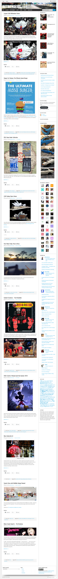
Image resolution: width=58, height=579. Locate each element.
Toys (12, 72)
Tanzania (9, 293)
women (48, 406)
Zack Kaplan (51, 406)
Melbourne (25, 518)
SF (44, 398)
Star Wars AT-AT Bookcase (46, 369)
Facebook (55, 1)
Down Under (32, 190)
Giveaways (23, 572)
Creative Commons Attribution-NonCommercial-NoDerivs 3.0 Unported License (46, 572)
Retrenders (29, 6)
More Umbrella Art (8, 436)
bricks (24, 72)
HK (43, 388)
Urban (49, 405)
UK (46, 405)
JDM (46, 391)
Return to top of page (6, 577)
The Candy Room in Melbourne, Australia (14, 507)
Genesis (33, 430)
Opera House (28, 238)
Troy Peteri (43, 405)
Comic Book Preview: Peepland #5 (47, 357)
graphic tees (51, 387)
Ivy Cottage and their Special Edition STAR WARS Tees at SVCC (50, 259)
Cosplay (42, 386)
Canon (5, 293)
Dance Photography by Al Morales (47, 264)
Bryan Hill (48, 383)
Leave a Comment (18, 15)
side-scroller (20, 431)
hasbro (41, 388)
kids (54, 391)
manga (43, 394)
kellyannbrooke (11, 15)
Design (11, 238)
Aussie (27, 190)
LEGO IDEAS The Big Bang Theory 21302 (47, 83)
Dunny (41, 387)
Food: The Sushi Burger (45, 371)
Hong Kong (48, 388)
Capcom (51, 383)
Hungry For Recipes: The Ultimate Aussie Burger (16, 78)
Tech (12, 370)
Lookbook (48, 393)
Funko (47, 387)
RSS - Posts (43, 114)
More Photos (42, 179)
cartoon (41, 384)
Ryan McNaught (33, 238)
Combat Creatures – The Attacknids (13, 298)
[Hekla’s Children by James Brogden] (43, 46)
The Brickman (9, 239)
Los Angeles (52, 393)
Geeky (17, 10)
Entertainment (12, 10)
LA (40, 393)
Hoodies (51, 388)
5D (23, 292)
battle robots (25, 370)
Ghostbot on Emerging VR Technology (48, 269)
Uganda (12, 293)
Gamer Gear (29, 430)
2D (21, 430)
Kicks (48, 391)
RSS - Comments (43, 115)
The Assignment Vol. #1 (51, 24)
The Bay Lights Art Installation (46, 347)
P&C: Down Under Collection (11, 137)
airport (21, 190)
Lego (25, 238)
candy (23, 518)
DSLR (7, 293)
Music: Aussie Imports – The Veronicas (13, 524)
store (32, 518)
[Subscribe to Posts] (40, 114)
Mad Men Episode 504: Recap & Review (47, 75)
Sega (17, 431)
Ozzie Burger (12, 133)
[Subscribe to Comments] (40, 115)
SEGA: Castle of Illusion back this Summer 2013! (16, 376)
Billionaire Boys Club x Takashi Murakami (48, 312)
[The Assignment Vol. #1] (43, 27)
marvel (47, 394)
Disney (27, 430)
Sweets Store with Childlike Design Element (14, 483)
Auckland (24, 190)
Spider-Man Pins (44, 310)
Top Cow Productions (44, 403)
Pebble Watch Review (45, 294)
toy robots (16, 371)
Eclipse (43, 387)
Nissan (44, 397)
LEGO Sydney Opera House (10, 196)
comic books (50, 384)
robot (7, 371)
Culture (6, 10)
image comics (48, 390)
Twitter (53, 1)
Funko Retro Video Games (45, 88)
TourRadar (16, 117)
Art (3, 10)
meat (9, 133)
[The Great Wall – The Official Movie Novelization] (43, 17)
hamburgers (6, 133)
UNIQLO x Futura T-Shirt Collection (47, 362)
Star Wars (43, 399)
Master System (6, 431)
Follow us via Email (43, 100)
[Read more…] (6, 61)
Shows (24, 10)
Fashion (10, 190)
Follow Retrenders (44, 107)
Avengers (50, 382)
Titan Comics (47, 401)
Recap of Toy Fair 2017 (49, 366)
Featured (13, 190)
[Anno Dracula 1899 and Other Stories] (43, 65)
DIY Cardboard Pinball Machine (46, 90)
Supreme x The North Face (50, 308)
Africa (25, 292)
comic (46, 384)
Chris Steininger (28, 72)
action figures (50, 381)
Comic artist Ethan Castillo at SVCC (47, 262)
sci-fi (43, 398)
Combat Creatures (29, 370)
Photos (14, 292)
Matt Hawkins (46, 395)
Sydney (5, 239)
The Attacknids (12, 371)
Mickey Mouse (11, 431)
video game (52, 405)
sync (9, 371)
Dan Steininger (33, 72)
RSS (51, 1)
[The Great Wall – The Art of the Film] (43, 55)
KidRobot (51, 391)
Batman (42, 383)
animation (42, 382)
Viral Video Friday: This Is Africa (11, 244)
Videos (14, 72)
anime (47, 382)
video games (24, 431)
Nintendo (41, 397)
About (3, 1)
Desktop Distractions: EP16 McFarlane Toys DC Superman (50, 274)
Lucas (41, 394)
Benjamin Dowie (31, 292)
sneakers (49, 398)
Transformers (52, 403)
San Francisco (50, 397)
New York (50, 395)
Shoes (46, 398)
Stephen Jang (13, 198)
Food (12, 518)
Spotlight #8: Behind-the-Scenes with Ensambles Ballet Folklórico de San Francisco (48, 303)
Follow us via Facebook (44, 119)
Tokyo (51, 401)
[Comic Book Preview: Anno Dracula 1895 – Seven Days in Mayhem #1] (43, 36)
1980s (41, 381)
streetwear (48, 399)
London (45, 393)
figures (45, 387)
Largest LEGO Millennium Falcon (12, 13)
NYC (47, 397)
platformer (14, 431)
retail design (29, 518)
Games (10, 430)
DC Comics (48, 386)
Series (20, 10)
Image (42, 390)
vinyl (45, 406)
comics (54, 384)
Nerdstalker (30, 10)
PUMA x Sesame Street (45, 315)
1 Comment (18, 139)
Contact (7, 1)
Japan (44, 391)
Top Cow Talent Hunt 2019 (46, 325)
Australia (22, 72)
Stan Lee (52, 398)
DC (44, 386)
